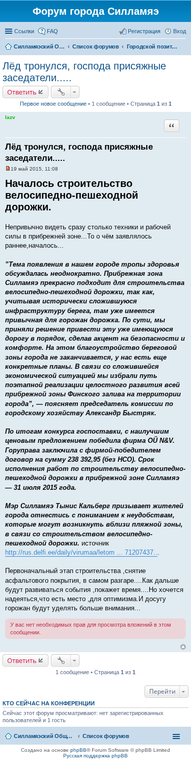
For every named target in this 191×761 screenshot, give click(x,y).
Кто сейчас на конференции (49, 703)
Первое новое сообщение (53, 104)
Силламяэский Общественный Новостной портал (44, 736)
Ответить (22, 92)
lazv (10, 117)
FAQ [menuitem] (52, 31)
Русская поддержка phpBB (95, 755)
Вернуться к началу (183, 647)
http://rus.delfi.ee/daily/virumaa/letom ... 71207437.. (81, 552)
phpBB (78, 750)
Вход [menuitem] (179, 31)
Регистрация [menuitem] (144, 31)
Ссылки (24, 31)
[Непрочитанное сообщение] (8, 169)
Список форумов (106, 736)
